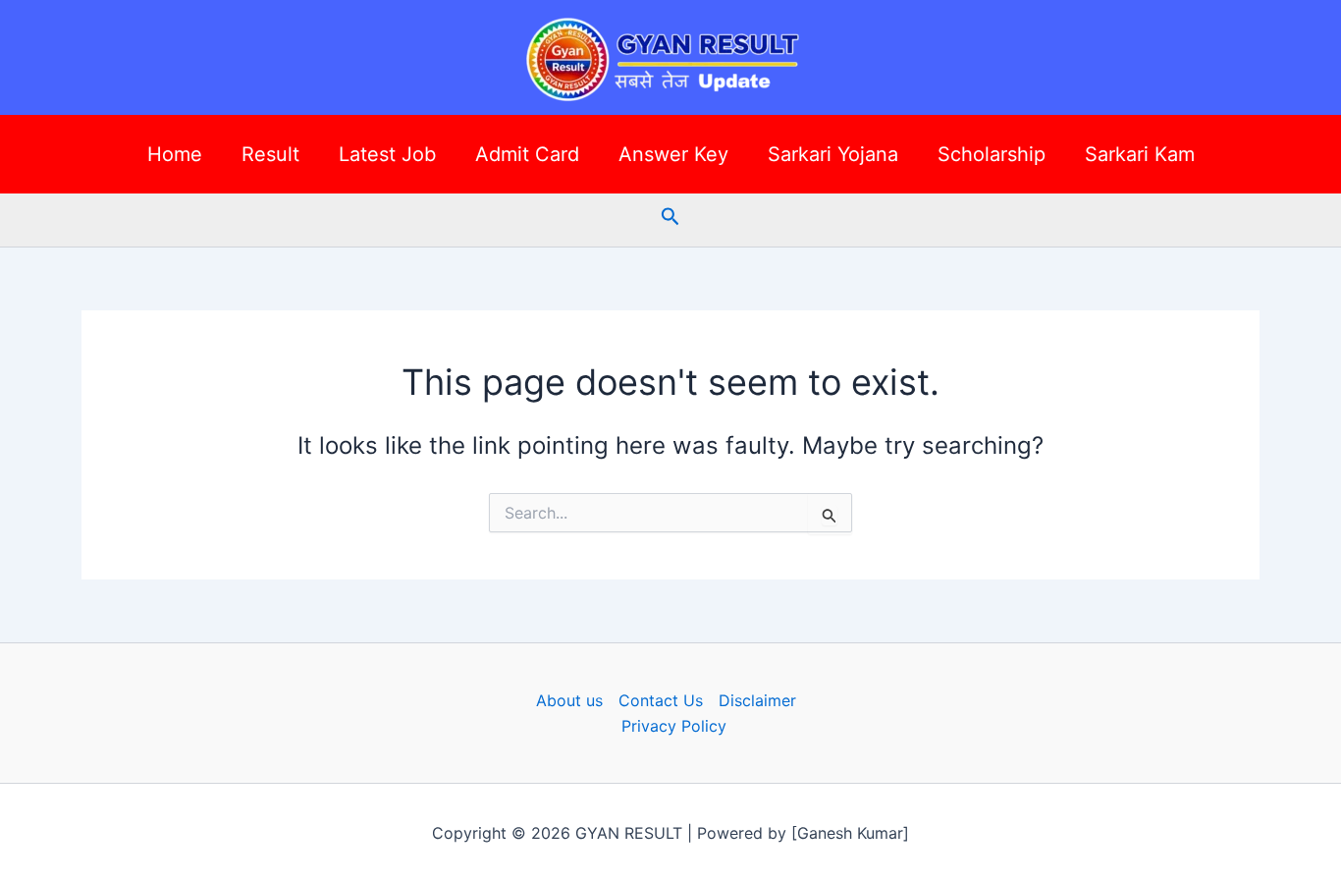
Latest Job (387, 154)
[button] (670, 217)
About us (569, 700)
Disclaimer (757, 700)
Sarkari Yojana (833, 154)
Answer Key (673, 154)
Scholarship (992, 154)
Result (270, 154)
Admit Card (527, 154)
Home (174, 154)
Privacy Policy (673, 726)
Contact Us (660, 700)
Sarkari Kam (1140, 154)
